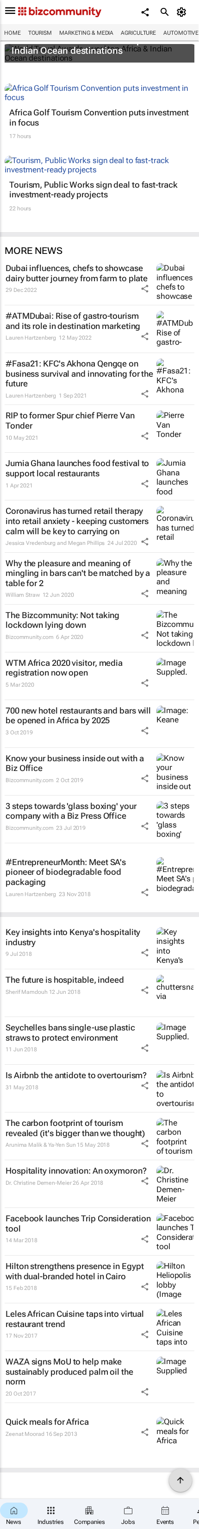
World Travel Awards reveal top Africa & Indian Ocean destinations (94, 45)
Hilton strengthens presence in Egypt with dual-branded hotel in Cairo (74, 1271)
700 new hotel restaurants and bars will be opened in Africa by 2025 (78, 716)
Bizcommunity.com (29, 637)
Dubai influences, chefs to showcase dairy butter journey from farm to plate (77, 273)
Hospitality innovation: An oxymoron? (76, 1170)
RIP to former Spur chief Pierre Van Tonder (70, 420)
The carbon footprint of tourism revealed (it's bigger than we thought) (75, 1128)
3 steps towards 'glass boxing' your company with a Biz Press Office (71, 811)
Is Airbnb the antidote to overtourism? (76, 1075)
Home (12, 33)
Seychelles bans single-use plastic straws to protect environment (70, 1032)
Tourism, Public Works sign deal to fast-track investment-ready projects (93, 190)
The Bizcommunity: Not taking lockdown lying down (62, 620)
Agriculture (138, 33)
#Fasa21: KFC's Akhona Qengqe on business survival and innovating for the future (79, 373)
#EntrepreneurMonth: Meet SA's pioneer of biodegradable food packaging (66, 872)
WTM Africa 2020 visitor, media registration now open (64, 668)
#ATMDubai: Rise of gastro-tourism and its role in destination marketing (73, 321)
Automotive (181, 33)
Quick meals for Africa (47, 1422)
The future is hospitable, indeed (65, 980)
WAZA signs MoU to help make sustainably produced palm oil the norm (69, 1371)
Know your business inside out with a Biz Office (74, 763)
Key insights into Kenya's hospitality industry (73, 937)
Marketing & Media (86, 33)
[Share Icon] (144, 288)
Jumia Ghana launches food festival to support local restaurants (77, 468)
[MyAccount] (183, 12)
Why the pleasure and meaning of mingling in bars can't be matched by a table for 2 (78, 573)
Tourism (40, 33)
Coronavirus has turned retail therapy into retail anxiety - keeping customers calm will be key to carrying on (77, 521)
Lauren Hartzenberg (31, 338)
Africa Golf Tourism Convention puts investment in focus (98, 117)
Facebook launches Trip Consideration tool (78, 1223)
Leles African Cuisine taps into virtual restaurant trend (75, 1319)
